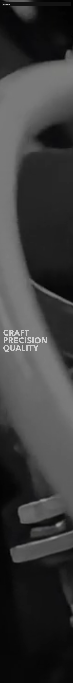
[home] (19, 4)
